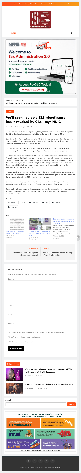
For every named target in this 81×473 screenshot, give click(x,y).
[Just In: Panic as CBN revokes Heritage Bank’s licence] (16, 224)
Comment (12, 279)
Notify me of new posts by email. (22, 342)
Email (11, 314)
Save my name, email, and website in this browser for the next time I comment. (38, 332)
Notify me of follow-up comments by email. (25, 337)
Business (10, 112)
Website (11, 323)
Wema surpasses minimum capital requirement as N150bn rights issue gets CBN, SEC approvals (48, 370)
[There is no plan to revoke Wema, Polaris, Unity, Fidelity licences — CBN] (40, 224)
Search (8, 400)
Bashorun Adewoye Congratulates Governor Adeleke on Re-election (34, 4)
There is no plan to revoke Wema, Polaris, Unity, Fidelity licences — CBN (39, 233)
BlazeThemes (56, 467)
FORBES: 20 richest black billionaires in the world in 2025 (49, 384)
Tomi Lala (11, 127)
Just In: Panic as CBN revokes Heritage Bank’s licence (15, 232)
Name (11, 305)
